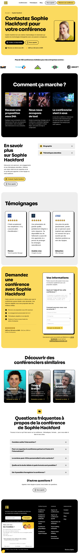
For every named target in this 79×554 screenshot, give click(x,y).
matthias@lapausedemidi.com (58, 341)
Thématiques (33, 2)
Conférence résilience (41, 510)
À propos (66, 513)
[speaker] (15, 386)
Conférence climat (41, 522)
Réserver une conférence (66, 2)
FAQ (65, 519)
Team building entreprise (55, 527)
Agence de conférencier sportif (54, 516)
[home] (6, 2)
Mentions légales (69, 549)
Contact (66, 510)
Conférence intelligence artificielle (41, 516)
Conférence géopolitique (42, 527)
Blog (41, 2)
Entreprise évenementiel (55, 537)
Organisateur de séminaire (55, 522)
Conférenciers (23, 2)
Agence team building (55, 532)
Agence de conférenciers (55, 510)
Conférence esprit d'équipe (42, 532)
